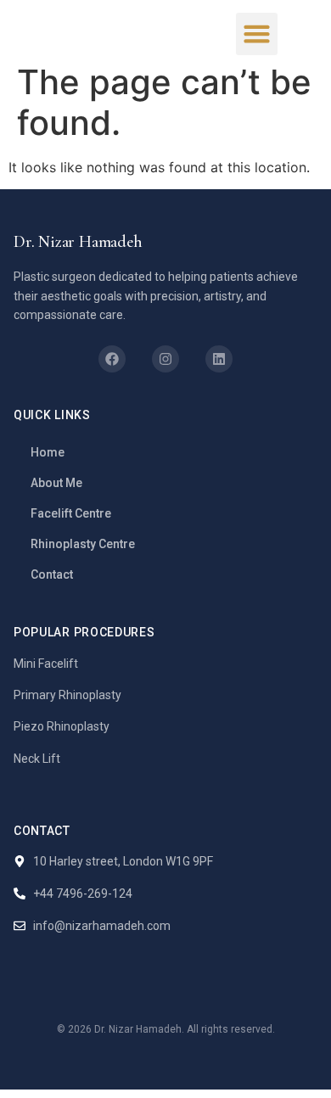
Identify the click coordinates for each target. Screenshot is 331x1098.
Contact (52, 574)
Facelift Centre (71, 513)
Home (48, 452)
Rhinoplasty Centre (83, 544)
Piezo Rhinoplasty (61, 726)
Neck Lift (37, 758)
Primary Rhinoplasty (67, 695)
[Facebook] (112, 359)
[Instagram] (165, 359)
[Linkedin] (219, 359)
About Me (56, 483)
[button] (257, 34)
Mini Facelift (46, 663)
